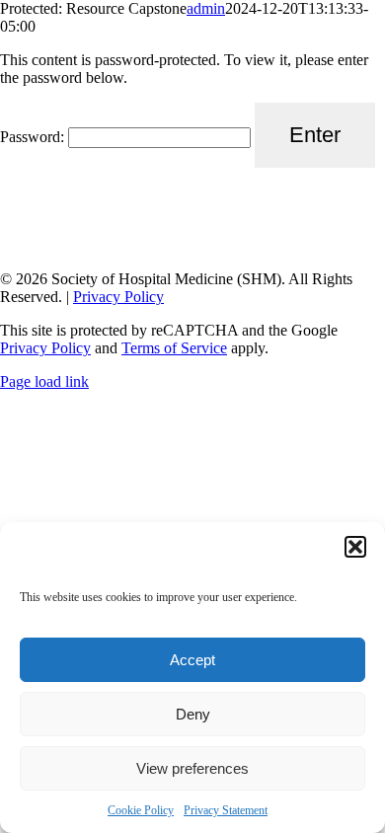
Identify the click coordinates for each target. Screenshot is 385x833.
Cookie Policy (141, 810)
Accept (192, 659)
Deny (193, 714)
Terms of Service (174, 348)
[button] (355, 547)
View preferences (192, 768)
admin (206, 8)
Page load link (44, 381)
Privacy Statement (226, 810)
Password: (34, 136)
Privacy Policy (118, 296)
